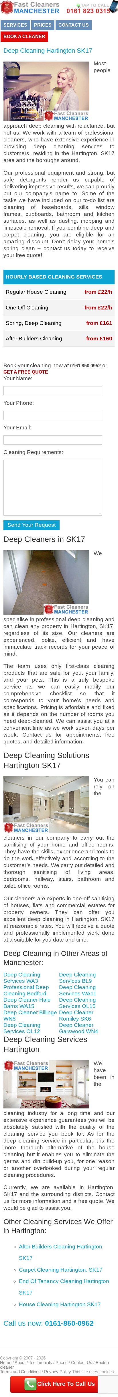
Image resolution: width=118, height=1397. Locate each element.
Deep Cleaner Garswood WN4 (78, 1028)
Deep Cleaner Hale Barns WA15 (27, 1003)
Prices (43, 25)
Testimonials (40, 1362)
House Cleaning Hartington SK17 (60, 1304)
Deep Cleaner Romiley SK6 (76, 1015)
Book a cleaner (24, 36)
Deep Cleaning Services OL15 (77, 1003)
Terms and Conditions (20, 1372)
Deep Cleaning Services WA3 (21, 978)
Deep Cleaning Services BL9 (77, 978)
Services (15, 25)
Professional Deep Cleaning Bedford (26, 990)
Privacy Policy (57, 1372)
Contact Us (73, 25)
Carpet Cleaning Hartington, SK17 (61, 1270)
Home (5, 1362)
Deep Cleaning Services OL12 (21, 1028)
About (20, 1362)
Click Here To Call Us (66, 1384)
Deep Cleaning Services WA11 (78, 990)
